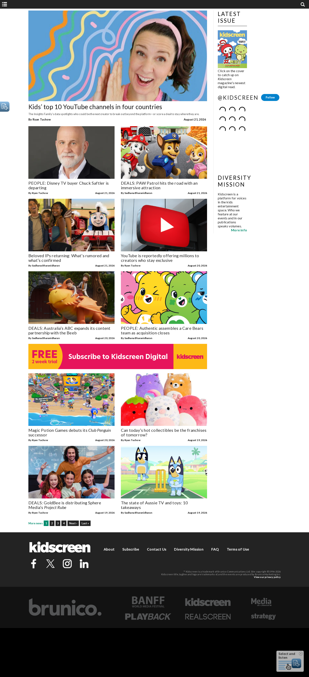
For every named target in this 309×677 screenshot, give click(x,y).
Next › (73, 523)
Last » (85, 523)
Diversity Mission (188, 549)
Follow (270, 97)
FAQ (215, 549)
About (109, 549)
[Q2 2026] (232, 49)
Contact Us (156, 549)
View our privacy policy (267, 577)
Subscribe (130, 549)
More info (239, 196)
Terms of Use (238, 549)
